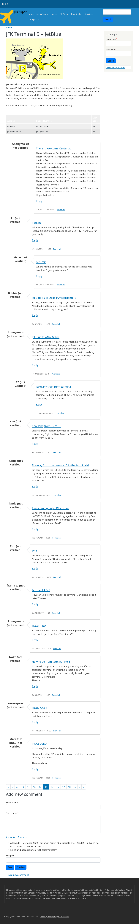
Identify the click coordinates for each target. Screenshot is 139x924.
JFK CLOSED (39, 743)
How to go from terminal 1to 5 (51, 661)
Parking (37, 223)
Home (31, 14)
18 (69, 786)
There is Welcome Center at (53, 148)
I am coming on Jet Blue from (50, 508)
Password (110, 49)
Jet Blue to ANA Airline (45, 337)
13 (40, 786)
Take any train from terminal (54, 387)
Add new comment (18, 874)
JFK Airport (19, 12)
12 (34, 786)
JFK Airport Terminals (70, 14)
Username (111, 39)
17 (63, 786)
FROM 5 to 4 (39, 708)
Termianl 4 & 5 (41, 590)
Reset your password (115, 67)
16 (57, 786)
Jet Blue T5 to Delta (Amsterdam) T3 (54, 298)
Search (107, 19)
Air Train (41, 262)
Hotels (54, 14)
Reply (39, 201)
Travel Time (39, 626)
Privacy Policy (46, 916)
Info (34, 551)
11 (28, 786)
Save (10, 867)
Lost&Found (42, 14)
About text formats (16, 837)
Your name (12, 802)
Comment (11, 813)
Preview (21, 867)
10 (22, 786)
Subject (10, 855)
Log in (5, 3)
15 (52, 786)
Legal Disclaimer (61, 916)
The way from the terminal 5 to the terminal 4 (60, 465)
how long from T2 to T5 (46, 426)
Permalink (61, 210)
